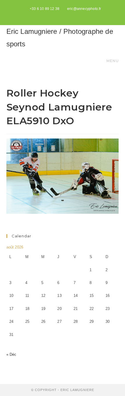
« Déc (11, 354)
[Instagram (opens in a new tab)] (69, 14)
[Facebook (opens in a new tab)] (63, 14)
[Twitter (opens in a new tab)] (56, 14)
